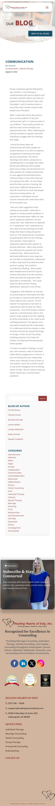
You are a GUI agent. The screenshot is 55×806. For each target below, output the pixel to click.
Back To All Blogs (40, 33)
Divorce (11, 485)
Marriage (12, 503)
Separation (12, 521)
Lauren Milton (14, 424)
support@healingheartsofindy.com (25, 708)
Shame (11, 524)
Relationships (14, 512)
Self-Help (12, 518)
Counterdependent (16, 476)
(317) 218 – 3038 (16, 703)
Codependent (14, 470)
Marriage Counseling (16, 733)
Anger (10, 463)
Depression (13, 479)
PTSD (10, 509)
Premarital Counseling (17, 746)
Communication (12, 68)
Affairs (11, 460)
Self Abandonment (16, 515)
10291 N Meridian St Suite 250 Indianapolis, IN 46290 (22, 715)
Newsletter (12, 566)
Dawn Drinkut (14, 434)
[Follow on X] (32, 663)
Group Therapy (13, 742)
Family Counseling (16, 488)
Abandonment (14, 454)
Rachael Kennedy (15, 420)
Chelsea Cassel (14, 415)
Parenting (12, 506)
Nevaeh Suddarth (15, 439)
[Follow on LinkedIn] (23, 663)
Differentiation (14, 482)
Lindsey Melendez (16, 429)
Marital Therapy (26, 68)
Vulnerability (13, 531)
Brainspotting (12, 750)
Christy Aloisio (14, 410)
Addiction (12, 457)
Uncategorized (14, 528)
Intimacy (11, 497)
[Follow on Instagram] (40, 663)
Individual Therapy (16, 494)
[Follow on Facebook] (14, 663)
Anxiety (11, 466)
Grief (10, 491)
